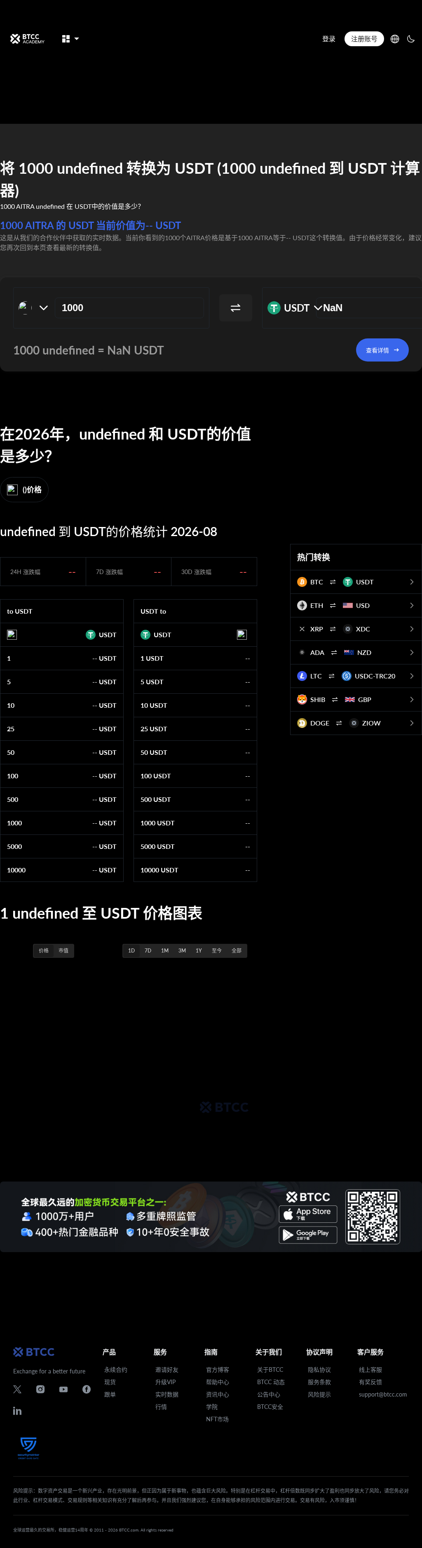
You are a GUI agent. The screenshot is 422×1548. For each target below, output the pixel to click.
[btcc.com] (27, 39)
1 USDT (152, 658)
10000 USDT (159, 870)
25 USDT (154, 729)
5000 (14, 846)
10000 (16, 870)
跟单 (110, 1394)
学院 (212, 1406)
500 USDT (156, 799)
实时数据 (166, 1394)
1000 (14, 823)
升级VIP (165, 1381)
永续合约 (115, 1369)
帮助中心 (217, 1381)
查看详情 (377, 350)
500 (12, 799)
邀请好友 (166, 1369)
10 (10, 705)
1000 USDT (158, 823)
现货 (110, 1381)
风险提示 (319, 1394)
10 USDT (154, 705)
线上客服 (370, 1369)
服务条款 (319, 1381)
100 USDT (156, 776)
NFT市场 (217, 1419)
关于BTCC (270, 1369)
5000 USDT (158, 846)
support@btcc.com (383, 1394)
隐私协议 (319, 1369)
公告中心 (268, 1394)
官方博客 (217, 1369)
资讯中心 (217, 1394)
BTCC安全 (270, 1406)
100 (12, 776)
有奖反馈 (370, 1381)
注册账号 (364, 39)
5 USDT (152, 681)
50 (10, 752)
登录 (328, 39)
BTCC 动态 (271, 1381)
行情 (161, 1406)
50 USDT (154, 752)
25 (10, 729)
